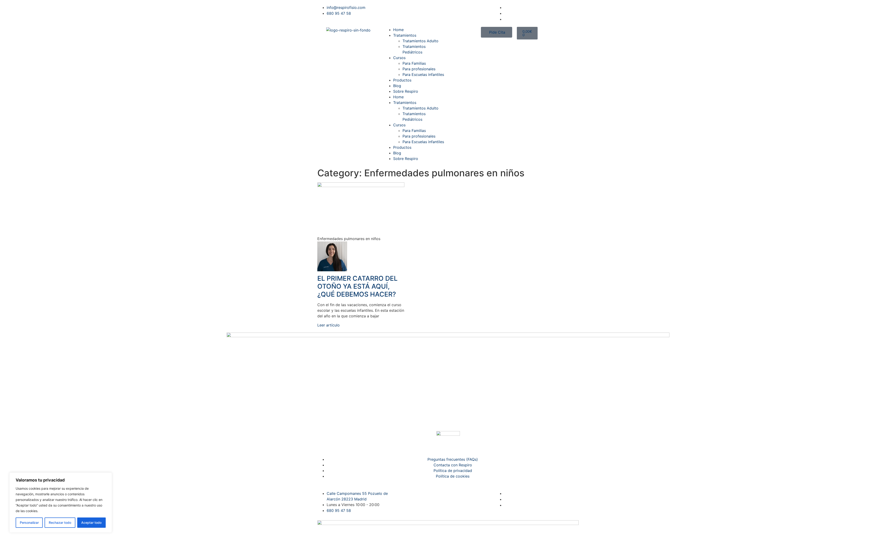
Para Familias (414, 63)
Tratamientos (404, 35)
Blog (397, 85)
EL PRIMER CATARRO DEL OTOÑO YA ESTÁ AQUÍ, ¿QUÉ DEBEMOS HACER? (357, 286)
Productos (402, 80)
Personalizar (29, 522)
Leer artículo (328, 325)
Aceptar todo (91, 522)
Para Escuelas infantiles (423, 74)
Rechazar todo (60, 522)
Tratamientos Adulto (420, 41)
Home (398, 29)
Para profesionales (418, 69)
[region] (60, 502)
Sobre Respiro (405, 91)
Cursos (399, 57)
